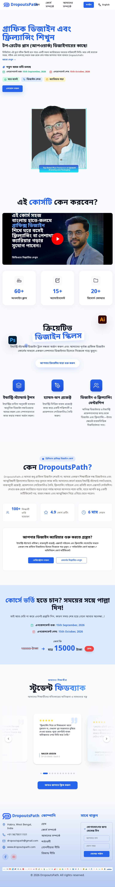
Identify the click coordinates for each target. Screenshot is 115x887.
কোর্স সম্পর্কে (50, 4)
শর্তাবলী (46, 841)
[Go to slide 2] (43, 773)
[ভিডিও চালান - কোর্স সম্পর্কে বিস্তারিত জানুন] (57, 239)
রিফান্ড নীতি (48, 853)
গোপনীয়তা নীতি (50, 847)
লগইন (88, 4)
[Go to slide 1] (41, 773)
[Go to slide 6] (58, 773)
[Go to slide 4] (52, 773)
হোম (37, 5)
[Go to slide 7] (60, 773)
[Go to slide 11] (71, 773)
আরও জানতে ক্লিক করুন (57, 785)
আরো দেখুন (7, 59)
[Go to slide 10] (68, 773)
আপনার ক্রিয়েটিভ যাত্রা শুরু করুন (57, 363)
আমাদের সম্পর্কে (68, 4)
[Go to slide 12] (74, 773)
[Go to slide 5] (55, 773)
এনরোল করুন (12, 88)
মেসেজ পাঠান (96, 853)
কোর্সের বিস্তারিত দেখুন (71, 560)
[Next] (106, 738)
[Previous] (8, 738)
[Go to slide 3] (48, 773)
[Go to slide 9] (66, 773)
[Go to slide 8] (63, 773)
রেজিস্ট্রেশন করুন (41, 560)
